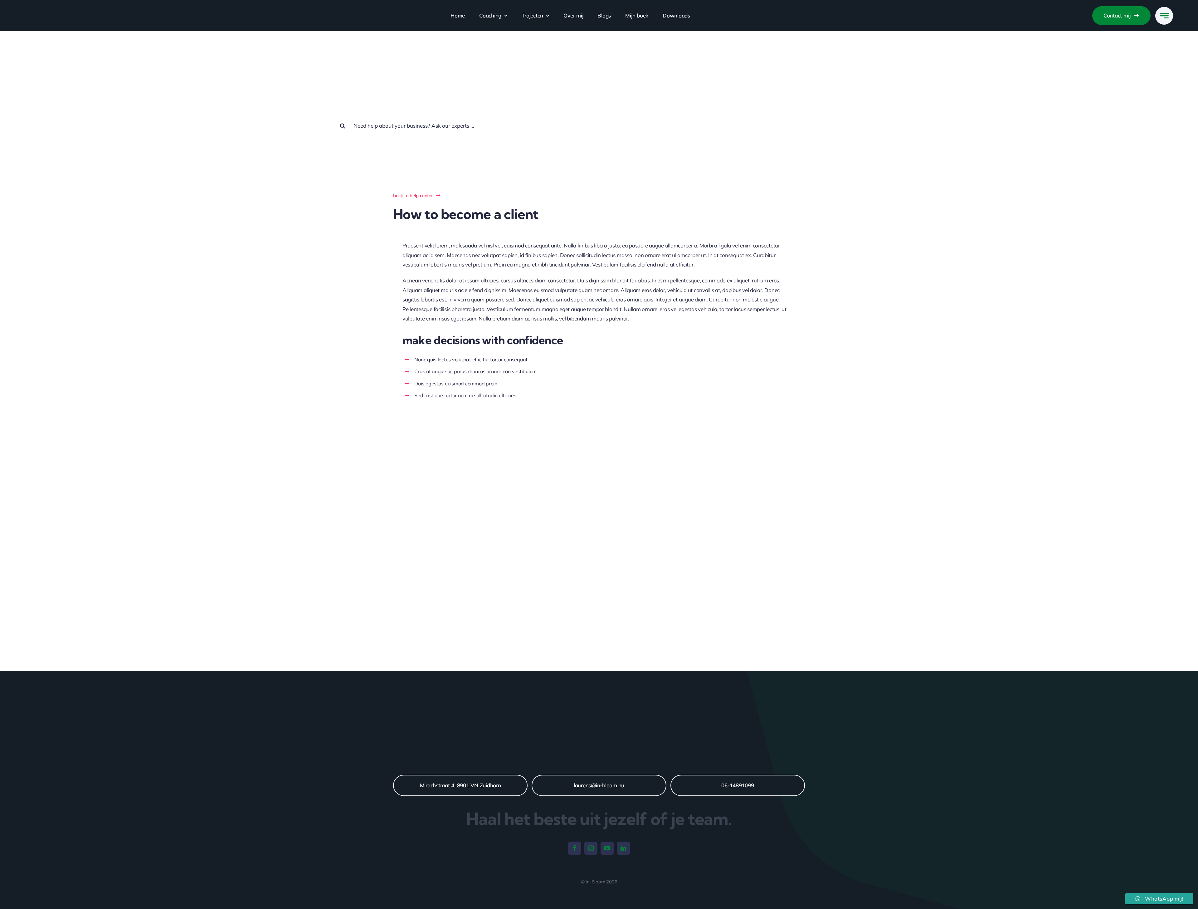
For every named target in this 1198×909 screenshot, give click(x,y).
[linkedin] (623, 848)
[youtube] (607, 848)
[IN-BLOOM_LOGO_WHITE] (57, 9)
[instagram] (590, 848)
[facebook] (574, 848)
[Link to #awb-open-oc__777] (1164, 16)
